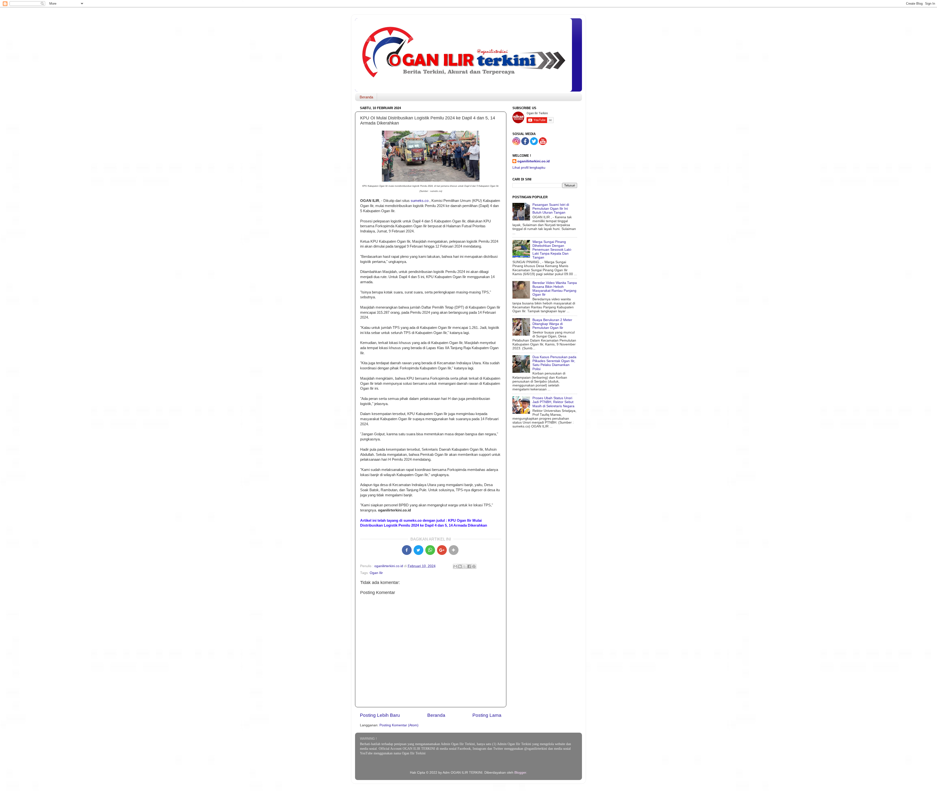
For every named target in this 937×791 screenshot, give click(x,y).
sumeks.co (419, 201)
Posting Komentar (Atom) (398, 725)
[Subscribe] (543, 144)
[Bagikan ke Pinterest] (473, 566)
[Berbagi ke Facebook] (469, 566)
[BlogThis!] (460, 566)
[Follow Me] (516, 144)
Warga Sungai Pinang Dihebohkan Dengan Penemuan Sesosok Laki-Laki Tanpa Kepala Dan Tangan (552, 250)
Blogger (520, 772)
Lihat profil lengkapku (528, 167)
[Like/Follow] (525, 144)
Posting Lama (486, 715)
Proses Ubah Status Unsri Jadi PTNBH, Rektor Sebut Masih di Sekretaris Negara (553, 402)
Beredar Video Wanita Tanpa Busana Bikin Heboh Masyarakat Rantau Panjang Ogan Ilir (554, 289)
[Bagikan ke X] (418, 550)
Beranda (366, 97)
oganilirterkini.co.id (533, 161)
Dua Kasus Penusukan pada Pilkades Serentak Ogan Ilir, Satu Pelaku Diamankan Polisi (554, 363)
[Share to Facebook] (407, 550)
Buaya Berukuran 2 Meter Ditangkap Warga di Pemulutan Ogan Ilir (552, 324)
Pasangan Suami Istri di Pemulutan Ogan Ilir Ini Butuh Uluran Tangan (550, 208)
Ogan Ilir (376, 573)
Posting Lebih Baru (380, 715)
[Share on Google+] (442, 550)
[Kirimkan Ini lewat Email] (455, 566)
